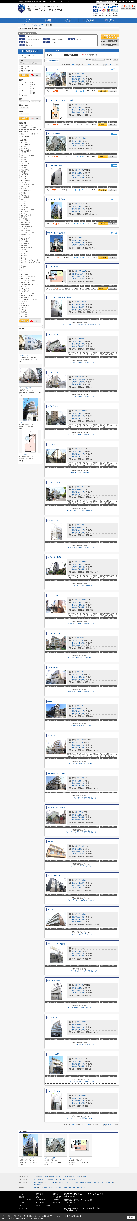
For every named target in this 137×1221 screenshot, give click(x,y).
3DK (22, 91)
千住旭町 (83, 271)
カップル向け (26, 191)
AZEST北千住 (52, 1017)
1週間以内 (35, 128)
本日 (33, 126)
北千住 (79, 76)
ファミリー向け (26, 195)
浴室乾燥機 (25, 241)
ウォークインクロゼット (29, 260)
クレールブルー (53, 910)
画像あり (23, 134)
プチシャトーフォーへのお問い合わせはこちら (81, 1118)
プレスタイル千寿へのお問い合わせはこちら (81, 657)
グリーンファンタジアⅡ (56, 807)
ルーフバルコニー (27, 209)
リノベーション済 (27, 155)
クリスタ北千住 (53, 520)
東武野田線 (37, 1184)
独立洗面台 (25, 251)
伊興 (56, 1179)
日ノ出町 (83, 138)
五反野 (83, 1187)
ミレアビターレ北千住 (55, 165)
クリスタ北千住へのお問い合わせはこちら (81, 547)
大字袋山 (70, 1179)
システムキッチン (27, 233)
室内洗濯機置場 (26, 197)
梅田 (35, 1179)
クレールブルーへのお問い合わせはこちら (81, 934)
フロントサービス (27, 293)
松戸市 (64, 1176)
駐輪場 (24, 218)
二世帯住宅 (25, 174)
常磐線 (74, 76)
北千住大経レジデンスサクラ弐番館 (60, 100)
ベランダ (24, 205)
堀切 (81, 377)
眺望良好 (24, 172)
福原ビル (50, 842)
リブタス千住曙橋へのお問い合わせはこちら (81, 900)
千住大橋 (81, 567)
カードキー (25, 178)
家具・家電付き (26, 222)
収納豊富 (24, 266)
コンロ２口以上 (26, 228)
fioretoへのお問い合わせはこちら (81, 725)
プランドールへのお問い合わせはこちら (81, 764)
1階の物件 (25, 306)
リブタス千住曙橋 (53, 876)
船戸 (75, 1179)
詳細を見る (103, 91)
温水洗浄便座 (26, 243)
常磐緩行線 (75, 274)
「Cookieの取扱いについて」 (22, 1218)
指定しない (24, 126)
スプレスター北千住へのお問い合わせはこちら (81, 585)
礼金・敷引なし (25, 69)
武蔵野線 (88, 1182)
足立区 (78, 74)
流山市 (79, 1176)
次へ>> (112, 65)
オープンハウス (26, 180)
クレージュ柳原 (53, 1054)
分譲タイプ (25, 167)
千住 (81, 487)
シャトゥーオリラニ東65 (56, 773)
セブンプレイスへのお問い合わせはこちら (81, 434)
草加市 (52, 1176)
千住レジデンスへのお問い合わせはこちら (81, 691)
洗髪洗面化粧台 (26, 247)
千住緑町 (83, 599)
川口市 (41, 1176)
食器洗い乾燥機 (26, 230)
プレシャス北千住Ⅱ (54, 134)
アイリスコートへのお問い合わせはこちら (81, 396)
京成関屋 (81, 81)
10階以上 (24, 308)
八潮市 (73, 1176)
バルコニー (25, 207)
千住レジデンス (53, 667)
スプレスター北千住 (54, 557)
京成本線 (74, 81)
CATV (23, 272)
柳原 (81, 105)
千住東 (82, 74)
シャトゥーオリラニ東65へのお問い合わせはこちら (81, 798)
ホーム (21, 1194)
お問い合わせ (57, 1194)
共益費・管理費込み (27, 71)
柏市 (68, 1176)
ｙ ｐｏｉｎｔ (53, 266)
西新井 (65, 1187)
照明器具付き (26, 216)
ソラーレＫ (51, 444)
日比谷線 (74, 640)
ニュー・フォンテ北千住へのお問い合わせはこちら (81, 971)
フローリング (26, 199)
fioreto (49, 701)
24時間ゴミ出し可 (27, 295)
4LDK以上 (24, 95)
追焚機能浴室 (26, 239)
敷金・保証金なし (26, 66)
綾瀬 (39, 1179)
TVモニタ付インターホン (29, 280)
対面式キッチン (26, 235)
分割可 (24, 165)
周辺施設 (56, 1200)
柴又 (43, 1179)
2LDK (22, 89)
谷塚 (50, 1187)
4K (21, 93)
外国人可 (24, 182)
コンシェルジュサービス (29, 299)
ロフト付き (25, 201)
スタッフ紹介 (57, 1197)
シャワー (24, 249)
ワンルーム (24, 82)
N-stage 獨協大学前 (25, 388)
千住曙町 (83, 880)
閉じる (131, 1217)
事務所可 (24, 159)
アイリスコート (53, 372)
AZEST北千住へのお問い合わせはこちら (81, 1044)
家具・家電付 (40, 1202)
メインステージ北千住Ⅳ (56, 199)
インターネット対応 (28, 276)
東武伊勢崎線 (76, 79)
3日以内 (23, 128)
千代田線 (74, 743)
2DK (33, 87)
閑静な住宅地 (26, 151)
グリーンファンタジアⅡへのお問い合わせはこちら (81, 832)
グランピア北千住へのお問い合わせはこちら (81, 1008)
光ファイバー (26, 274)
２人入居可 (25, 161)
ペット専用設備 (26, 144)
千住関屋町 (83, 302)
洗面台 (24, 245)
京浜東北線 (109, 1182)
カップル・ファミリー (43, 1205)
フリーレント (26, 176)
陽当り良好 (25, 149)
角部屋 (24, 316)
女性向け (24, 193)
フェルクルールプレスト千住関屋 (59, 297)
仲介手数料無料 (41, 1200)
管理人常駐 (25, 170)
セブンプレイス (53, 406)
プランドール (52, 735)
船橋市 (84, 1176)
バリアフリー (26, 163)
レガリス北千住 (24, 422)
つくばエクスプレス (49, 1182)
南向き (24, 314)
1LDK (34, 84)
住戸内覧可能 (26, 297)
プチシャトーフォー (54, 1091)
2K (21, 87)
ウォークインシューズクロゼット (30, 263)
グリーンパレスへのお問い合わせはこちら (81, 623)
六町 (60, 1179)
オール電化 (25, 212)
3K (33, 89)
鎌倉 (51, 1179)
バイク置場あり (26, 220)
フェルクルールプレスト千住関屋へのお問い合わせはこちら (81, 324)
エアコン (24, 254)
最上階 (24, 312)
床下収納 (24, 258)
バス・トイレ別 (26, 237)
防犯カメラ (25, 289)
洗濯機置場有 (26, 224)
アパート (23, 56)
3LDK (34, 91)
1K (33, 82)
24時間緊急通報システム (29, 285)
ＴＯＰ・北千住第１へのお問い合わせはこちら (81, 510)
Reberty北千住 (24, 355)
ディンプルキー (26, 287)
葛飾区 (78, 377)
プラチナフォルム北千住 (56, 233)
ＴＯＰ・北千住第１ (54, 482)
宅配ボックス (26, 283)
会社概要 (21, 1197)
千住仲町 (83, 561)
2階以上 (24, 304)
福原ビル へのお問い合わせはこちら (81, 866)
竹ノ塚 (45, 1187)
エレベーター (26, 214)
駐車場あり (25, 301)
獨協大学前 (76, 1187)
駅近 (37, 1197)
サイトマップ (23, 1205)
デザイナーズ (26, 153)
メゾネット (25, 203)
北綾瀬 (36, 1187)
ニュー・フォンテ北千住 (56, 944)
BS (22, 270)
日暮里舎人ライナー (98, 1182)
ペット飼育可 (26, 142)
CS (22, 268)
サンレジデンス (53, 334)
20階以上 (24, 310)
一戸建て (23, 58)
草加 (60, 1187)
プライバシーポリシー (26, 1200)
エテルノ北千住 (53, 69)
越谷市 (58, 1176)
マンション (31, 56)
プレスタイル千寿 (53, 633)
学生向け (24, 188)
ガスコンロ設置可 (27, 184)
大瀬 (64, 1179)
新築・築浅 (39, 1194)
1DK (22, 84)
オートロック (26, 278)
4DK (33, 93)
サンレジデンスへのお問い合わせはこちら (81, 362)
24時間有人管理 (26, 291)
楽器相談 (24, 147)
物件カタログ (23, 1208)
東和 (47, 1179)
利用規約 (21, 1202)
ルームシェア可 (26, 186)
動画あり (35, 134)
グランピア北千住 (53, 980)
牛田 (83, 79)
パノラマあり (25, 136)
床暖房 (24, 256)
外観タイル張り (26, 226)
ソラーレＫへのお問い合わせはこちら (81, 472)
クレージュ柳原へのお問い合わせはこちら (81, 1081)
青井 (69, 1187)
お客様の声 (56, 1202)
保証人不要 (25, 157)
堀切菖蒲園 (82, 379)
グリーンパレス (53, 595)
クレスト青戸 (24, 454)
